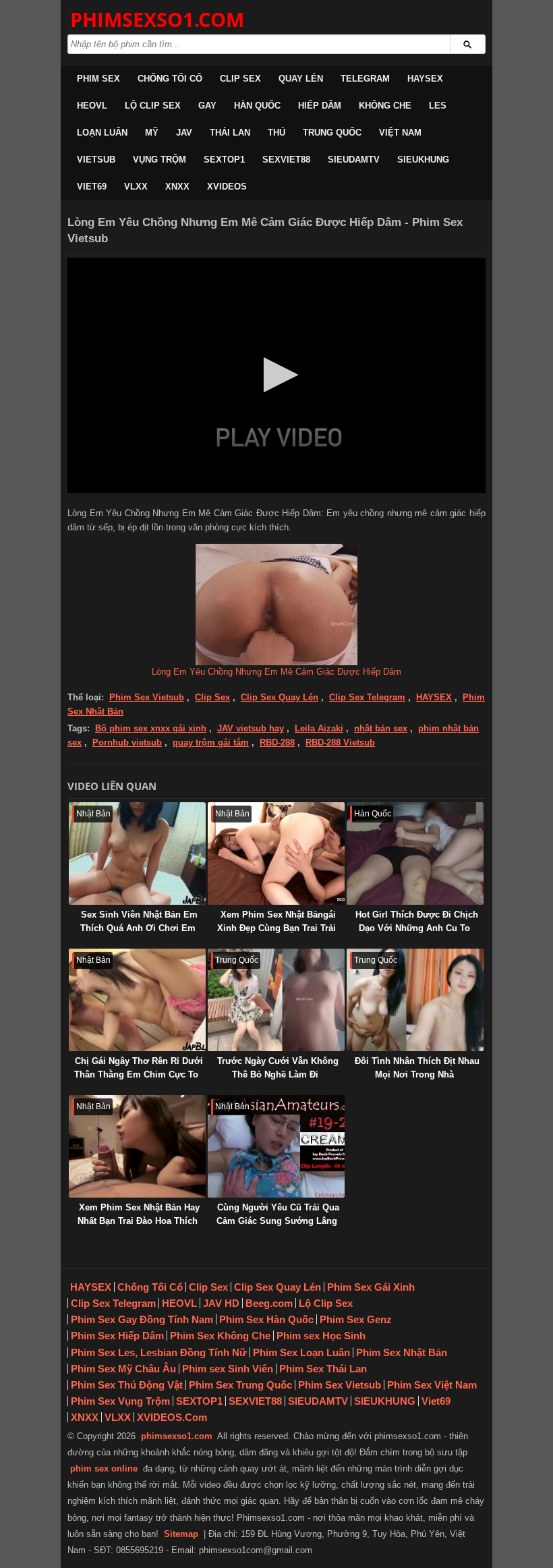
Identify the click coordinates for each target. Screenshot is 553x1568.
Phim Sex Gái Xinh (371, 1287)
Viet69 (92, 186)
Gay (207, 106)
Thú (276, 133)
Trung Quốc (332, 133)
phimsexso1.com (176, 1436)
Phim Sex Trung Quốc (240, 1385)
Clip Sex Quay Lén (279, 697)
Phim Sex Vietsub (146, 697)
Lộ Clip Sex (153, 106)
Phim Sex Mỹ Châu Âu (123, 1368)
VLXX (136, 186)
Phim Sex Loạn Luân (301, 1352)
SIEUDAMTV (354, 160)
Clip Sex (240, 79)
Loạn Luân (102, 133)
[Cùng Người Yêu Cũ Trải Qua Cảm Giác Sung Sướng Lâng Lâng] (276, 1146)
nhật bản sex (380, 728)
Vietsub (96, 160)
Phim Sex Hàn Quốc (266, 1319)
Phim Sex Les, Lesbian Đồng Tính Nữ (159, 1352)
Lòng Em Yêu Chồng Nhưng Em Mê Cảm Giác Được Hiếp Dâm (276, 672)
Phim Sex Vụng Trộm (120, 1401)
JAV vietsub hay (250, 728)
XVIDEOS (227, 186)
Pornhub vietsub (127, 742)
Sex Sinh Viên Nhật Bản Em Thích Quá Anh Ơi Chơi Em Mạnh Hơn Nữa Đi (139, 928)
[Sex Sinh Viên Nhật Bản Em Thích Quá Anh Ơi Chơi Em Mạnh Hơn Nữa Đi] (137, 853)
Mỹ (151, 133)
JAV (184, 133)
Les (437, 106)
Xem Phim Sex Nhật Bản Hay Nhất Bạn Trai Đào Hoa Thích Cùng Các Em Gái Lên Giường (136, 1220)
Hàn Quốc (257, 106)
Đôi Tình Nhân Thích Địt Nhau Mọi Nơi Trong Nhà (417, 1068)
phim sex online (104, 1468)
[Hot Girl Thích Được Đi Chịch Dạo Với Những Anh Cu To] (415, 853)
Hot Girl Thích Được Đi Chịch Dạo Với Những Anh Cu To (416, 921)
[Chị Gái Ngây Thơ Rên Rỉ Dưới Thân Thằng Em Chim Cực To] (137, 1000)
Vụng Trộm (159, 160)
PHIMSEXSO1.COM (157, 19)
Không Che (385, 106)
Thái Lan (230, 133)
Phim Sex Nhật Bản (401, 1352)
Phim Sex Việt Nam (432, 1385)
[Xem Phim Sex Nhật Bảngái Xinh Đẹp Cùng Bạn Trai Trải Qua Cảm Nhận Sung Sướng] (276, 853)
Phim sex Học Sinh (321, 1335)
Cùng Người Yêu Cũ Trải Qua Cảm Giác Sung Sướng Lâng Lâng (277, 1220)
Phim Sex (98, 79)
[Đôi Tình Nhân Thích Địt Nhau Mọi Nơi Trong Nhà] (415, 1000)
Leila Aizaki (319, 728)
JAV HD (221, 1303)
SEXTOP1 (224, 160)
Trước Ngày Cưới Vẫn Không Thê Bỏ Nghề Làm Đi (278, 1068)
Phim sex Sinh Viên (227, 1368)
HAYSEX (425, 79)
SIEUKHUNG (423, 160)
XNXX (177, 186)
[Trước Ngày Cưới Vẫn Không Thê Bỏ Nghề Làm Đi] (276, 1000)
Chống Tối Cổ (170, 79)
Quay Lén (301, 79)
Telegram (365, 79)
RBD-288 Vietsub (340, 742)
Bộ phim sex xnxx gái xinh (150, 728)
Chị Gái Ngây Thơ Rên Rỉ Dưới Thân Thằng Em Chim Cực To (138, 1068)
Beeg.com (269, 1303)
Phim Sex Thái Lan (323, 1368)
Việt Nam (400, 133)
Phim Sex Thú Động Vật (127, 1385)
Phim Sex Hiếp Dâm (117, 1335)
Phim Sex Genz (356, 1319)
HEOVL (92, 106)
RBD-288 (277, 742)
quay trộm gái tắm (211, 742)
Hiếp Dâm (319, 106)
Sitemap (181, 1534)
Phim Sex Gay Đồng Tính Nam (142, 1319)
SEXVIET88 (286, 160)
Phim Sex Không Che (220, 1335)
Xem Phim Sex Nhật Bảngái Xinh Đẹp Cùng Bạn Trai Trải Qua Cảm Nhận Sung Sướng (276, 928)
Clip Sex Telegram (367, 697)
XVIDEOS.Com (172, 1417)
